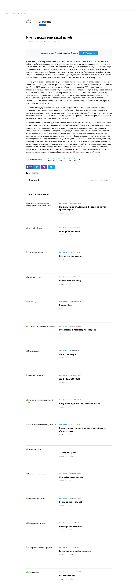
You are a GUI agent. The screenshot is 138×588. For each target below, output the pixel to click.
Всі (79, 159)
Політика (35, 173)
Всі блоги (13, 13)
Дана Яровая (22, 13)
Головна (5, 13)
